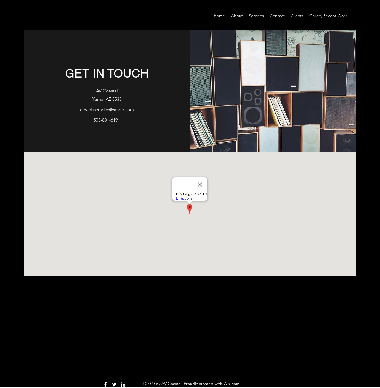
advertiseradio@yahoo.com (107, 109)
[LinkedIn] (123, 384)
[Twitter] (114, 384)
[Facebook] (105, 384)
